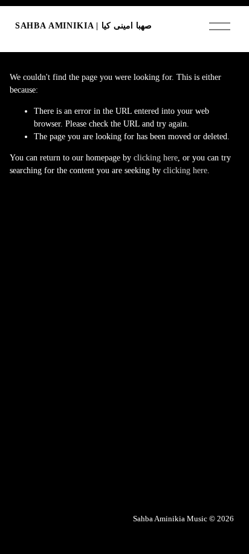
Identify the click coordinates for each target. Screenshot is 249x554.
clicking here (156, 157)
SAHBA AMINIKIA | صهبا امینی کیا (83, 25)
